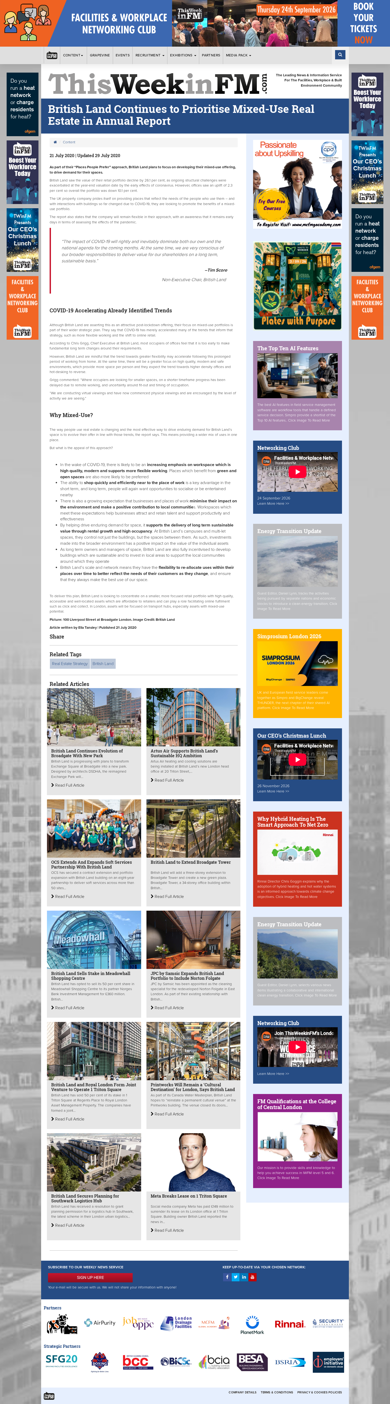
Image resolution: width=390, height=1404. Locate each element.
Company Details (243, 1392)
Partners (211, 55)
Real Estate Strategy (70, 663)
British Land (103, 663)
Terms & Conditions (277, 1392)
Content (71, 55)
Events (123, 55)
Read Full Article (69, 785)
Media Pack (237, 55)
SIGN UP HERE (90, 1277)
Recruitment (149, 55)
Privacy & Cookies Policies (319, 1392)
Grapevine (100, 55)
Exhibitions (182, 55)
